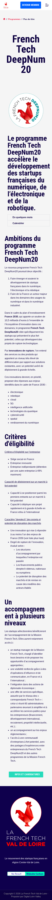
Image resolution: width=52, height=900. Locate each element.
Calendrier (18, 223)
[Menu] (47, 5)
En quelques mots (22, 217)
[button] (29, 217)
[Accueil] (4, 19)
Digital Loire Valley (32, 896)
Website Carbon (34, 873)
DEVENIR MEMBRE (30, 5)
